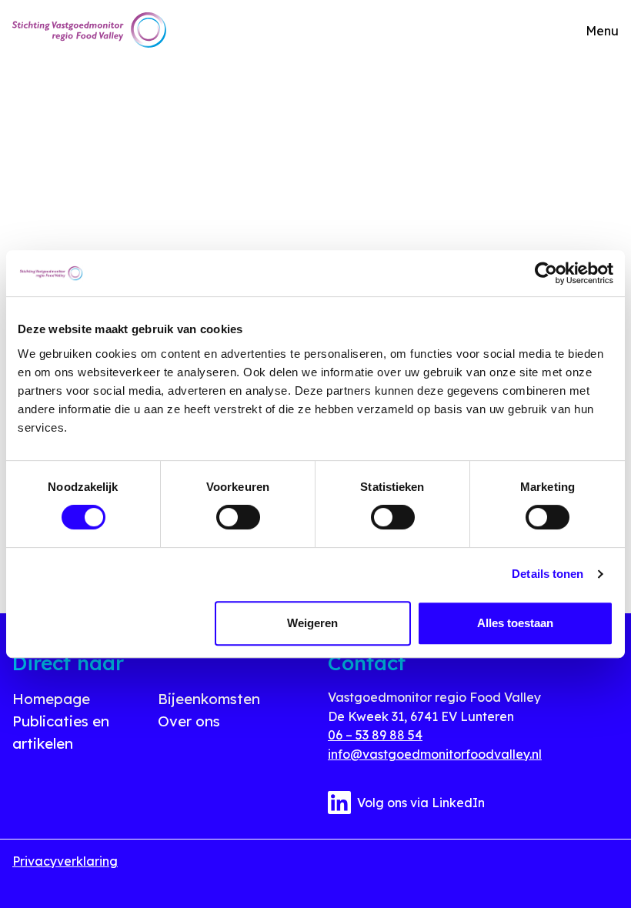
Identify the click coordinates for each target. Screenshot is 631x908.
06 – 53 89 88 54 (375, 735)
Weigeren (312, 622)
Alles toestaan (515, 622)
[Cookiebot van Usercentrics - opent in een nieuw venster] (546, 273)
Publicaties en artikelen (60, 732)
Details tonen (547, 573)
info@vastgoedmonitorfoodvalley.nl (435, 754)
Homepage (51, 698)
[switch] (238, 517)
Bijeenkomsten (209, 698)
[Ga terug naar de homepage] (89, 30)
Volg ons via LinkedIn (421, 802)
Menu (602, 30)
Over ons (189, 721)
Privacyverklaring (65, 861)
